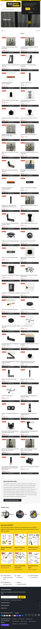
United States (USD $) (7, 612)
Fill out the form (34, 577)
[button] (2, 30)
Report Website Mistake (23, 623)
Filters (37, 30)
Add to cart (11, 52)
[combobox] (20, 9)
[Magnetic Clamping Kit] (7, 540)
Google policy (31, 5)
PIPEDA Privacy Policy (32, 621)
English (17, 613)
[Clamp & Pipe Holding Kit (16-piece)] (20, 558)
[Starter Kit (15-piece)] (34, 540)
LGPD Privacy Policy (23, 621)
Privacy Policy (26, 5)
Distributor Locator (7, 584)
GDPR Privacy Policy (15, 621)
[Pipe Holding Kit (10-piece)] (34, 558)
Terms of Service (15, 623)
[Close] (39, 2)
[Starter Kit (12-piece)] (7, 558)
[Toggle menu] (1, 4)
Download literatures (21, 584)
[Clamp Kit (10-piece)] (20, 540)
